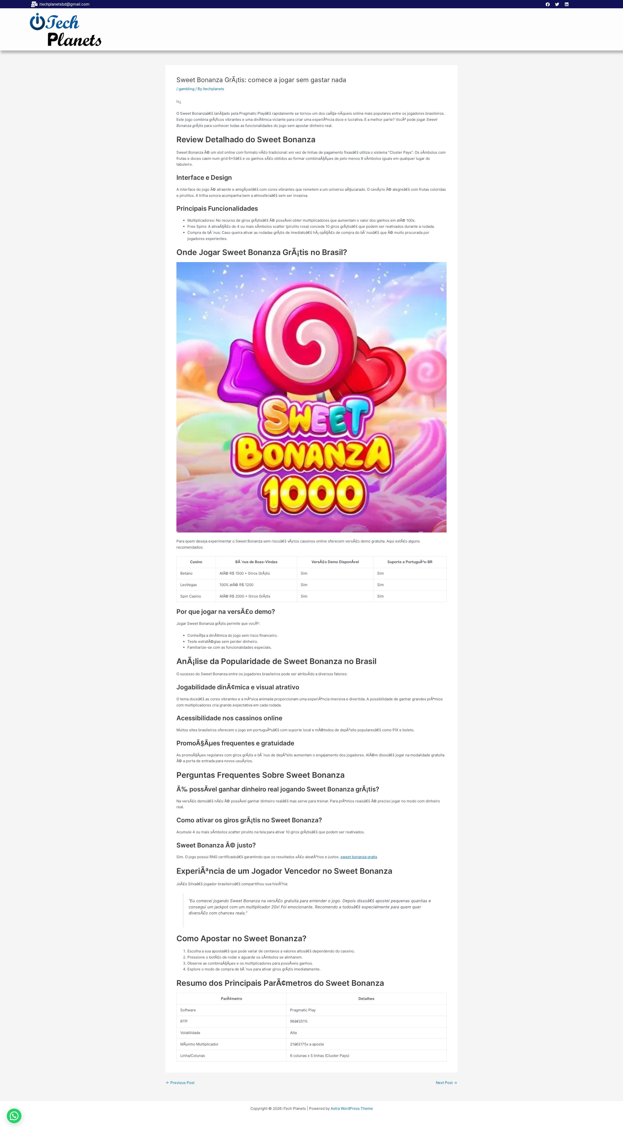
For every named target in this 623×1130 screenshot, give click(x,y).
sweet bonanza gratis (358, 857)
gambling (186, 88)
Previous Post (180, 1082)
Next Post (446, 1082)
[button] (14, 1116)
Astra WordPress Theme (352, 1108)
